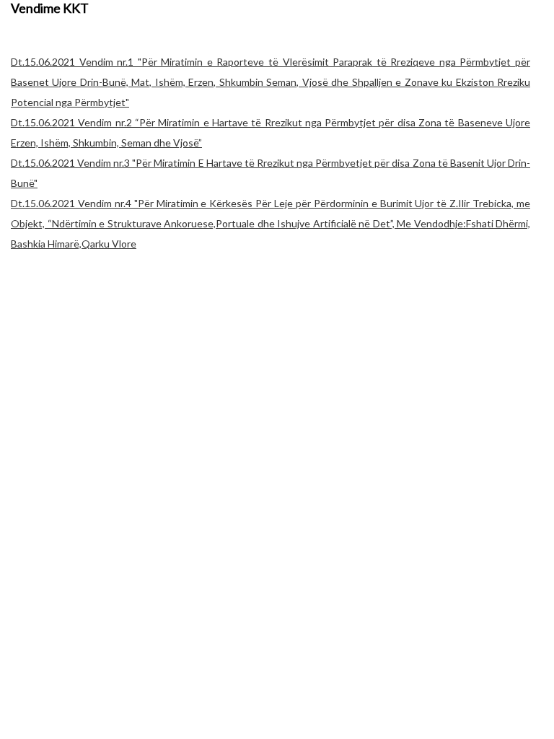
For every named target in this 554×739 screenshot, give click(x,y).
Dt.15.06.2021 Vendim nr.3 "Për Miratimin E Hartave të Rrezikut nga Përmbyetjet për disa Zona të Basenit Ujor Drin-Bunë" (270, 173)
